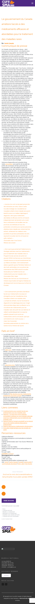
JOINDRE (6, 575)
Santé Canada (9, 43)
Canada (21, 462)
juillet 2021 (8, 350)
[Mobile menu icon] (32, 3)
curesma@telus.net (11, 567)
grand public (28, 462)
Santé (6, 462)
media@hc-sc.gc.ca (7, 453)
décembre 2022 (10, 365)
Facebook (3, 584)
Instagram (6, 584)
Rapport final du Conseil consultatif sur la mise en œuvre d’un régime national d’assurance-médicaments (18, 422)
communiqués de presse (9, 464)
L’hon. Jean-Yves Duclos (25, 464)
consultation (9, 164)
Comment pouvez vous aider (10, 506)
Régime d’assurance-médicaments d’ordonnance (18, 426)
